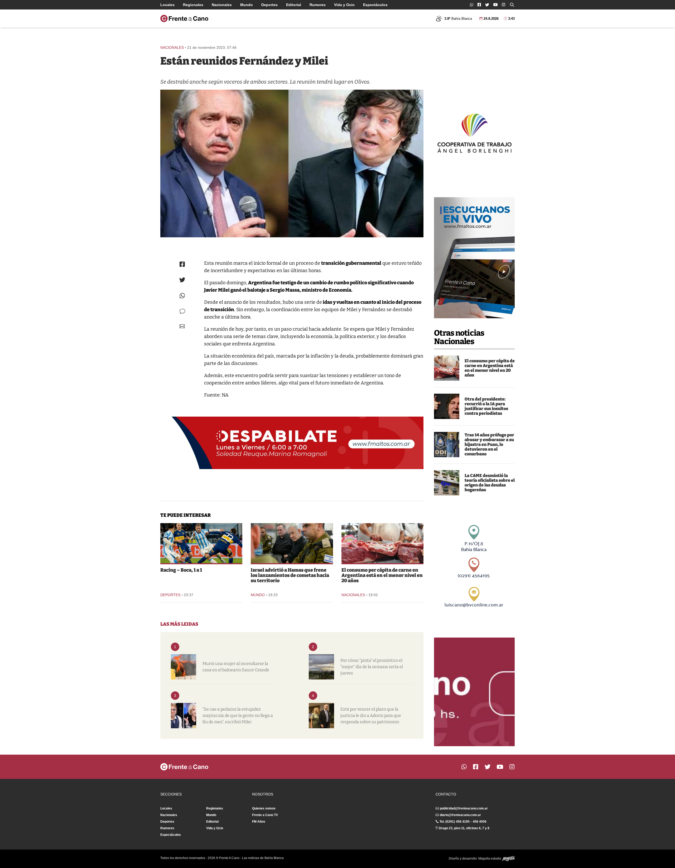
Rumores (318, 5)
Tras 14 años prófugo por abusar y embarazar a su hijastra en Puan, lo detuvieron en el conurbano (489, 444)
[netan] (292, 543)
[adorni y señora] (321, 715)
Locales (167, 5)
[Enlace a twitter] (487, 4)
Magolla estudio (490, 858)
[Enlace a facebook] (479, 4)
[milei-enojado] (446, 406)
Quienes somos (264, 808)
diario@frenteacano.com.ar (460, 815)
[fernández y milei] (291, 163)
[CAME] (446, 482)
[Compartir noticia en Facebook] (182, 264)
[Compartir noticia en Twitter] (182, 279)
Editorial (293, 5)
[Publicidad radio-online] (474, 257)
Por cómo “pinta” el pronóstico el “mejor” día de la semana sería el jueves (371, 667)
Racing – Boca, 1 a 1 (181, 570)
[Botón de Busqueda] (512, 4)
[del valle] (446, 444)
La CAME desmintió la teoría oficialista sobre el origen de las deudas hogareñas (490, 482)
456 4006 (479, 821)
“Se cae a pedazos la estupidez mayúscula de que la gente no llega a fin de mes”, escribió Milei (237, 715)
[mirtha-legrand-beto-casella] (183, 715)
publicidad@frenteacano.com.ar (464, 808)
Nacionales (222, 5)
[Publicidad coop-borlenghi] (474, 132)
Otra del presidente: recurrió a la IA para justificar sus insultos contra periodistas (486, 406)
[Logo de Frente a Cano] (184, 18)
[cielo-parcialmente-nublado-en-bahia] (321, 666)
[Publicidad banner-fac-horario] (474, 692)
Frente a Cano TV (265, 815)
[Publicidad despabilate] (291, 443)
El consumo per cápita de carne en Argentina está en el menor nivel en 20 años (490, 368)
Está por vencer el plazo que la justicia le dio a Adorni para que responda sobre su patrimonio (370, 715)
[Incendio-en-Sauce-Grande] (183, 666)
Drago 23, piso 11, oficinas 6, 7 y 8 (464, 828)
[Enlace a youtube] (495, 4)
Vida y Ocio (344, 5)
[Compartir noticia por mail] (182, 326)
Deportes (269, 5)
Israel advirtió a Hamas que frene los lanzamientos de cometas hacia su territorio (290, 575)
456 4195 (463, 821)
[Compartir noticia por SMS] (182, 311)
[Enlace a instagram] (503, 4)
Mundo (246, 5)
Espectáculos (375, 5)
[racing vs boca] (201, 543)
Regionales (193, 5)
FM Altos (258, 821)
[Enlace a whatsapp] (471, 4)
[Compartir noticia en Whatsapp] (182, 295)
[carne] (446, 368)
